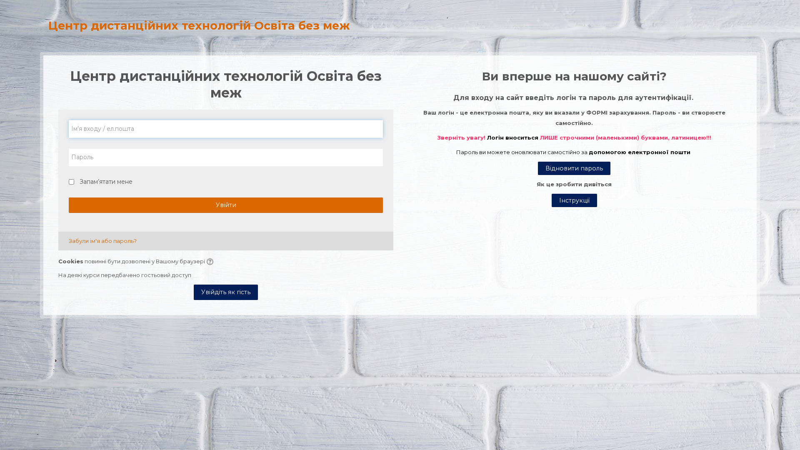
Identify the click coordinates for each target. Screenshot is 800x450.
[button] (211, 262)
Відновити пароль (574, 168)
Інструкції (574, 200)
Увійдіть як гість (225, 292)
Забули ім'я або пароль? (103, 241)
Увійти (226, 205)
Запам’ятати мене (106, 181)
